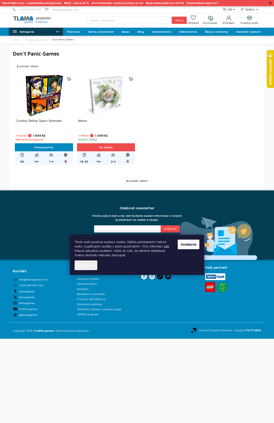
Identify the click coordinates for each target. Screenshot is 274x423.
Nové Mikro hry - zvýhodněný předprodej (31, 3)
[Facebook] (144, 276)
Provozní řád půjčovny (91, 299)
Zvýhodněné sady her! (202, 3)
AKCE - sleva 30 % (76, 3)
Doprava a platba (88, 278)
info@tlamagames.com (33, 279)
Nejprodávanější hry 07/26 (165, 3)
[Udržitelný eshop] (222, 287)
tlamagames (27, 291)
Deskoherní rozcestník (91, 294)
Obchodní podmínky (89, 304)
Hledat (179, 20)
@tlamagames (28, 314)
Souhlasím (188, 244)
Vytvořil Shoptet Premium (215, 330)
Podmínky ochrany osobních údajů (99, 309)
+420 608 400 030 (31, 285)
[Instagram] (152, 276)
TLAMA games (28, 309)
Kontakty (82, 289)
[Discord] (168, 276)
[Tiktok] (160, 276)
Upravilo (248, 330)
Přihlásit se (170, 229)
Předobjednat (43, 147)
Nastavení (86, 265)
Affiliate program (87, 314)
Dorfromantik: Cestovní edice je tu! (117, 3)
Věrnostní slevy (87, 283)
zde (166, 246)
